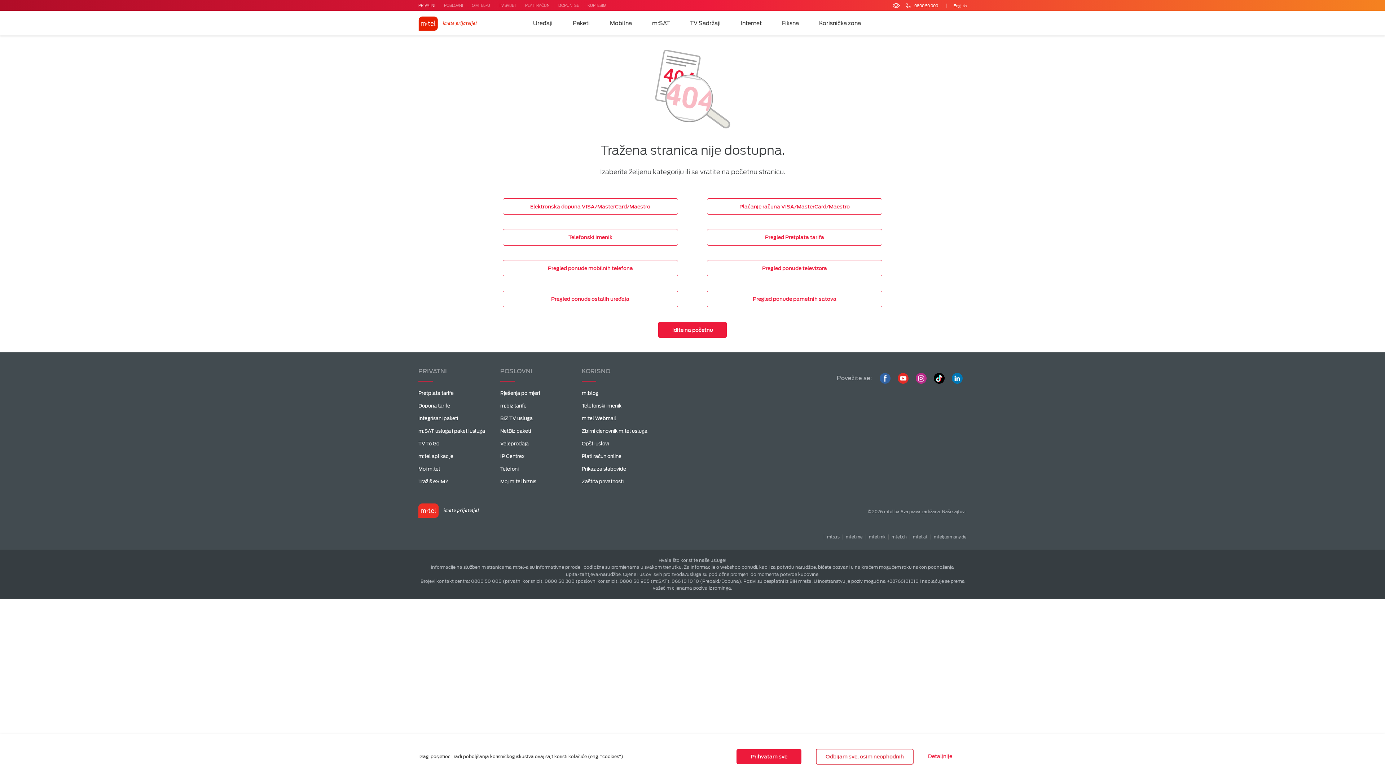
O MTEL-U (481, 5)
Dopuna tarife (434, 406)
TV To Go (428, 443)
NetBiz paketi (515, 431)
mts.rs (833, 537)
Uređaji (543, 23)
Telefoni (509, 469)
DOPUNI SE (568, 5)
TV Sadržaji (705, 23)
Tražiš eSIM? (433, 481)
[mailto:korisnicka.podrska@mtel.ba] (938, 6)
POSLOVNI (453, 5)
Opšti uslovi (595, 443)
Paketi (581, 23)
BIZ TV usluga (516, 418)
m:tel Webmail (599, 418)
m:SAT (661, 23)
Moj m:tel (429, 469)
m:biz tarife (513, 406)
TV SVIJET (507, 5)
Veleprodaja (514, 443)
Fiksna (790, 23)
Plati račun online (601, 456)
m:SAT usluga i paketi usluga (451, 431)
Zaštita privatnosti (603, 481)
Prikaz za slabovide (604, 469)
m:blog (590, 393)
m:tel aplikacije (435, 456)
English (960, 6)
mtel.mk (877, 537)
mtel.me (854, 537)
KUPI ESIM (597, 5)
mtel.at (920, 537)
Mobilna (621, 23)
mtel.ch (899, 537)
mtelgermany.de (950, 537)
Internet (751, 23)
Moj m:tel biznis (518, 481)
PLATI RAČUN (537, 5)
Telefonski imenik (601, 406)
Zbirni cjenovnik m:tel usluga (614, 431)
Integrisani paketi (438, 418)
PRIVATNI (426, 5)
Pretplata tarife (436, 393)
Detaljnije (940, 756)
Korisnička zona (840, 23)
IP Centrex (512, 456)
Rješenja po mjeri (520, 393)
